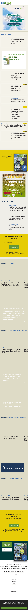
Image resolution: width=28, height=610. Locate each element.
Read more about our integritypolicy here (15, 253)
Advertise (13, 577)
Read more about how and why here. (14, 605)
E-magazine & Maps (14, 575)
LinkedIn (14, 587)
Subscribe (6, 549)
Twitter (14, 589)
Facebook (14, 591)
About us (14, 581)
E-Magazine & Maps (7, 545)
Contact (14, 583)
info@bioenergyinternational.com (14, 571)
